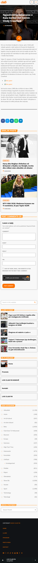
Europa (6, 439)
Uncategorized (10, 463)
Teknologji (7, 497)
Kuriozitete (7, 455)
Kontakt (5, 388)
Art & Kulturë (8, 419)
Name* (4, 243)
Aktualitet (7, 410)
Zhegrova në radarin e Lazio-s (19, 332)
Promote (5, 372)
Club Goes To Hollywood (11, 431)
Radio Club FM (15, 523)
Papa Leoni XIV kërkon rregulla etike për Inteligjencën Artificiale (21, 316)
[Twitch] (8, 553)
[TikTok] (10, 553)
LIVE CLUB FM (7, 396)
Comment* (5, 231)
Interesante (7, 451)
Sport (5, 489)
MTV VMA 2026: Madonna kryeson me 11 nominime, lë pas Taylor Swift (18, 204)
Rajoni (6, 472)
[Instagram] (17, 553)
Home (10, 364)
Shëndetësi (7, 476)
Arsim (5, 414)
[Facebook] (19, 553)
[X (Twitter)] (6, 553)
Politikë (6, 468)
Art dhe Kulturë (8, 423)
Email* (4, 251)
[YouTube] (3, 553)
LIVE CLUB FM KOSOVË (10, 380)
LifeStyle (6, 459)
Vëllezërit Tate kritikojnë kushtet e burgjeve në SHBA (21, 324)
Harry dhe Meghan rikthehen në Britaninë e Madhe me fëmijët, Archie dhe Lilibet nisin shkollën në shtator (18, 166)
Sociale (6, 485)
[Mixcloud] (12, 553)
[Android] (22, 553)
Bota (5, 427)
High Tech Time (8, 447)
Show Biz (6, 160)
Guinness (6, 443)
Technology (7, 493)
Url (3, 259)
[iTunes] (15, 553)
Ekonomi (6, 435)
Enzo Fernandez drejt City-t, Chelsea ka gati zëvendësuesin (21, 349)
